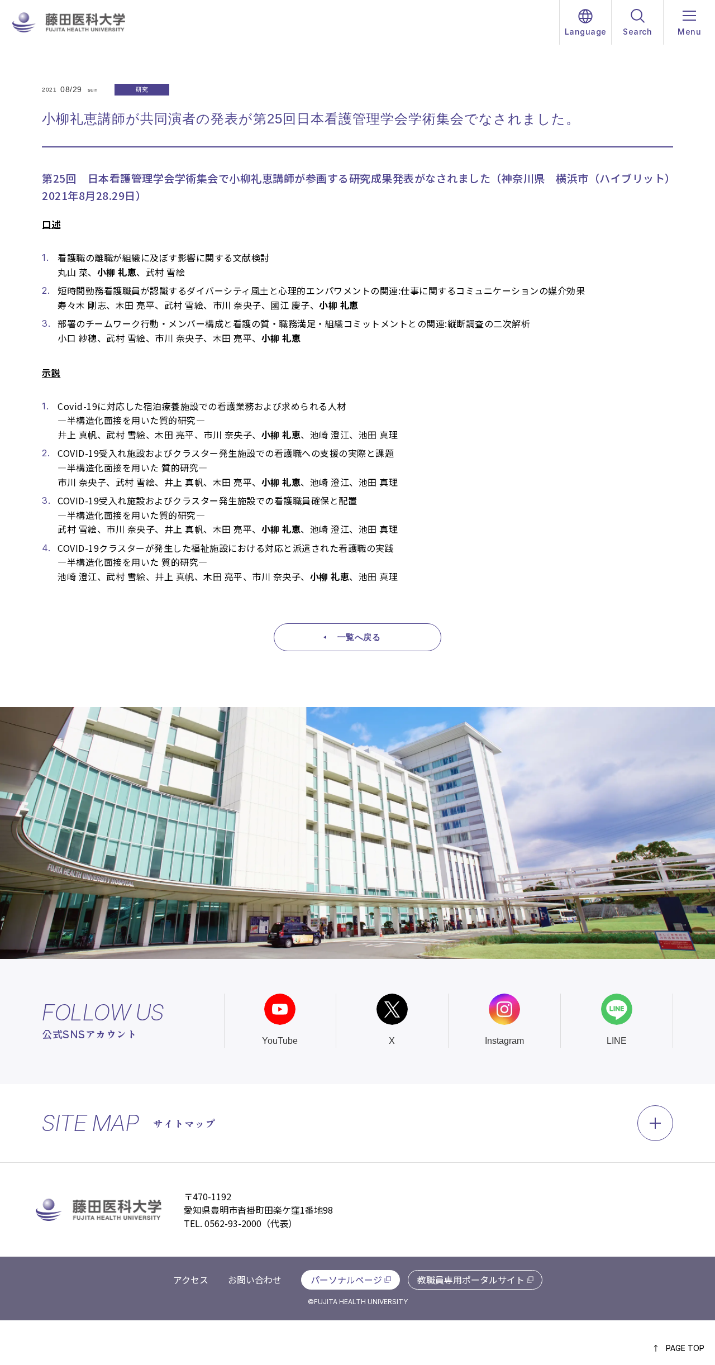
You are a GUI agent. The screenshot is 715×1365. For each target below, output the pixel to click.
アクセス (190, 1279)
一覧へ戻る (359, 637)
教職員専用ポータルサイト (471, 1279)
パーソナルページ (346, 1279)
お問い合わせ (255, 1279)
